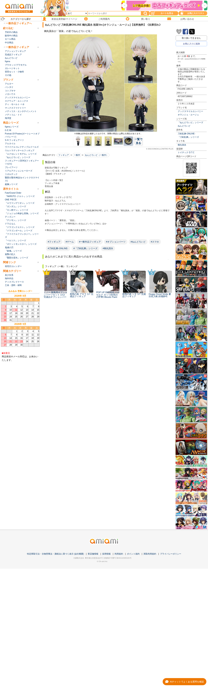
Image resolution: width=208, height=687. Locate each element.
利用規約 (119, 554)
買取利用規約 (149, 554)
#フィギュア (54, 241)
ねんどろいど (184, 126)
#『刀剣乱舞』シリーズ (85, 248)
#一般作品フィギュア (90, 241)
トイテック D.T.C (186, 152)
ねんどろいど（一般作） (96, 155)
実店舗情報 (93, 554)
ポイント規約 (133, 554)
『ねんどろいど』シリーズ (190, 122)
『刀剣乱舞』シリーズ (188, 137)
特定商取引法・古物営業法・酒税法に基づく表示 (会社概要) (55, 554)
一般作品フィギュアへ (19, 23)
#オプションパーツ (115, 241)
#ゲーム (70, 241)
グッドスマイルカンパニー (190, 111)
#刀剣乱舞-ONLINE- (58, 248)
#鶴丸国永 (108, 248)
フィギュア (63, 155)
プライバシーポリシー (170, 554)
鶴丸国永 (182, 145)
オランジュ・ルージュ (188, 114)
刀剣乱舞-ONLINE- (186, 133)
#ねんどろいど (138, 241)
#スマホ (155, 241)
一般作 (77, 155)
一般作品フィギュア (17, 47)
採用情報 (106, 554)
